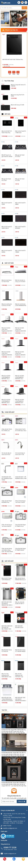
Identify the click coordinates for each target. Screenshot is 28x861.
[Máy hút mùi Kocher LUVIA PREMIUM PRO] (20, 296)
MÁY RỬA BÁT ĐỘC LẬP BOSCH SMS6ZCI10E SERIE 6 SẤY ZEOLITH (7, 604)
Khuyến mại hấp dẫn (11, 30)
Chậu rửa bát (10, 412)
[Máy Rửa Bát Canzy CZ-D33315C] (7, 641)
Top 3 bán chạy (9, 81)
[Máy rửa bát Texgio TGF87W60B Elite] (7, 570)
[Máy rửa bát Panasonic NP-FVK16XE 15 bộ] (20, 665)
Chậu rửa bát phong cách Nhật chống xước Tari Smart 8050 (7, 550)
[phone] (4, 860)
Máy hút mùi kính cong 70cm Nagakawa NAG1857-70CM (7, 330)
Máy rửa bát (9, 561)
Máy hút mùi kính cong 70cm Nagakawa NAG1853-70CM (20, 330)
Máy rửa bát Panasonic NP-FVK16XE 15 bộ (19, 675)
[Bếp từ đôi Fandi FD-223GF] (7, 194)
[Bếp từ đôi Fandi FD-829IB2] (7, 242)
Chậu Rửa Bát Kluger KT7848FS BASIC (20, 549)
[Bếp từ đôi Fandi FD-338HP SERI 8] (7, 218)
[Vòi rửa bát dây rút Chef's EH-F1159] (20, 445)
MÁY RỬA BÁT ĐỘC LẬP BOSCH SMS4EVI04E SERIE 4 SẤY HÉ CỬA (20, 700)
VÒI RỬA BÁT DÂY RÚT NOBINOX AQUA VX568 (7, 478)
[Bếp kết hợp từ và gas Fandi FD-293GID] (7, 147)
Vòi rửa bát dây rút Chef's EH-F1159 (20, 453)
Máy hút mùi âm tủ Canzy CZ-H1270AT (20, 280)
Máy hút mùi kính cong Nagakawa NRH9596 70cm (19, 377)
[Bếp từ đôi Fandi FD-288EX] (20, 194)
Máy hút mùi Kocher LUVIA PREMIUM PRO (20, 304)
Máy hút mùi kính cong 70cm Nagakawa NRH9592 (7, 353)
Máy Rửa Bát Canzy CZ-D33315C (7, 650)
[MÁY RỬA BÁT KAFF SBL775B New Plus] (14, 45)
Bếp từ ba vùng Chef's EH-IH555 (17, 95)
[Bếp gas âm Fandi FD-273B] (20, 170)
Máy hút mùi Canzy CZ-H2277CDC (6, 280)
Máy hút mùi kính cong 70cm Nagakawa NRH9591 (20, 353)
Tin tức (4, 710)
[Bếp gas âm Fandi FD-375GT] (20, 147)
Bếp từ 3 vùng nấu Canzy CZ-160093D (18, 85)
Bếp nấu (7, 114)
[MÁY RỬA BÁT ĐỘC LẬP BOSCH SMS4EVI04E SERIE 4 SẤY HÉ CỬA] (20, 689)
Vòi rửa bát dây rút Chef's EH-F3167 (6, 453)
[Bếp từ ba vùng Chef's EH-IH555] (5, 97)
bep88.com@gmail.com (10, 828)
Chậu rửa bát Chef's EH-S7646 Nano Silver (20, 429)
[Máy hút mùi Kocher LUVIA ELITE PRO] (7, 296)
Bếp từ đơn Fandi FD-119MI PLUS (20, 131)
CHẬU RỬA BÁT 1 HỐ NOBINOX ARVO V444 (20, 477)
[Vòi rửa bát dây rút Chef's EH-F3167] (7, 445)
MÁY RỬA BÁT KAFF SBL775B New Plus (12, 59)
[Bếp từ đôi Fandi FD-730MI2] (20, 242)
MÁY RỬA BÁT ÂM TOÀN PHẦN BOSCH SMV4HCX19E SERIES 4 (7, 700)
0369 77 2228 (10, 847)
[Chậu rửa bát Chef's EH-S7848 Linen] (7, 421)
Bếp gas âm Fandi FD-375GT (19, 155)
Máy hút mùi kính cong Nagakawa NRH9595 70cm (6, 377)
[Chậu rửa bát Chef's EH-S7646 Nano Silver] (20, 421)
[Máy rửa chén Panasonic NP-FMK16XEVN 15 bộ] (7, 665)
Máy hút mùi (9, 263)
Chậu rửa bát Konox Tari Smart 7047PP (20, 501)
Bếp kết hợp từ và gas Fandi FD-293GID (7, 155)
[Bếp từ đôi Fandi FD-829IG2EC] (20, 218)
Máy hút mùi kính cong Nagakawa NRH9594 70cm (19, 401)
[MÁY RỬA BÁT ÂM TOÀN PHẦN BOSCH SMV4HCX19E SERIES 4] (7, 689)
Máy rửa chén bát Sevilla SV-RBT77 (19, 602)
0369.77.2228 (7, 825)
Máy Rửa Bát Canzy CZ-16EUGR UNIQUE (20, 650)
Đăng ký (20, 801)
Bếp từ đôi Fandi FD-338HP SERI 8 (7, 227)
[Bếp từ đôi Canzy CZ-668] (5, 107)
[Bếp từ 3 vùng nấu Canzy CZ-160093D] (5, 87)
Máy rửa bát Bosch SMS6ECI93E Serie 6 (20, 579)
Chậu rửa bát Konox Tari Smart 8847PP (7, 525)
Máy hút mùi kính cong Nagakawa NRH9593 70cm (6, 401)
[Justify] (24, 7)
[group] (14, 19)
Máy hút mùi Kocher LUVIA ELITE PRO (7, 304)
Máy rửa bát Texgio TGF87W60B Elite (7, 579)
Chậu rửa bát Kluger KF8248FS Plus (7, 501)
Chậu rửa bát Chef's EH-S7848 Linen (7, 429)
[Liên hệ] (23, 860)
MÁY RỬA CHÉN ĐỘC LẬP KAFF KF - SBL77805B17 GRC (7, 627)
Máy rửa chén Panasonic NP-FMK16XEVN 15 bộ (6, 675)
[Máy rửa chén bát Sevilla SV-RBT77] (20, 594)
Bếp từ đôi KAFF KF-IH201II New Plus (7, 131)
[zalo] (14, 860)
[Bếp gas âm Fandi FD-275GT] (7, 170)
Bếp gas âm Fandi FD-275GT (6, 179)
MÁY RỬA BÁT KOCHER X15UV (19, 626)
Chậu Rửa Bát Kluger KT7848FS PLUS (20, 525)
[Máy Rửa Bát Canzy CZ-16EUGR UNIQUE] (20, 641)
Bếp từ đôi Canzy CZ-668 (17, 105)
